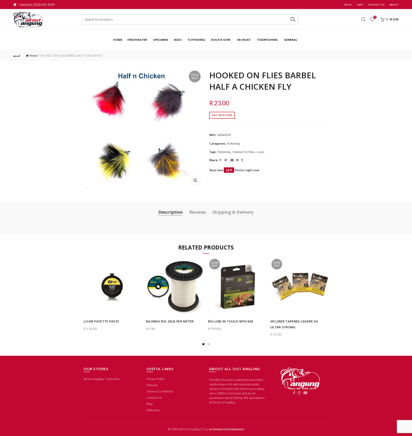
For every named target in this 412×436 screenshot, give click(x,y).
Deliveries (153, 410)
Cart (360, 4)
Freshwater (137, 40)
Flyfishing (196, 40)
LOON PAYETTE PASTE (101, 321)
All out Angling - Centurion (102, 379)
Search (292, 19)
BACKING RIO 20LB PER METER (170, 321)
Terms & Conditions (160, 391)
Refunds (152, 385)
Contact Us (154, 397)
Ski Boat (244, 40)
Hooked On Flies (244, 152)
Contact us (376, 4)
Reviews (197, 212)
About (394, 4)
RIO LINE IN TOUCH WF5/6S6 (230, 321)
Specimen (160, 40)
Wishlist (375, 17)
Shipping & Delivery (233, 212)
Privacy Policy (156, 379)
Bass (178, 40)
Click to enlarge (195, 180)
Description (170, 212)
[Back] (16, 55)
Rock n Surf (221, 40)
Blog (348, 4)
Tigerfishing (267, 40)
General (290, 40)
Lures (260, 152)
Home (117, 40)
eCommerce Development (226, 429)
